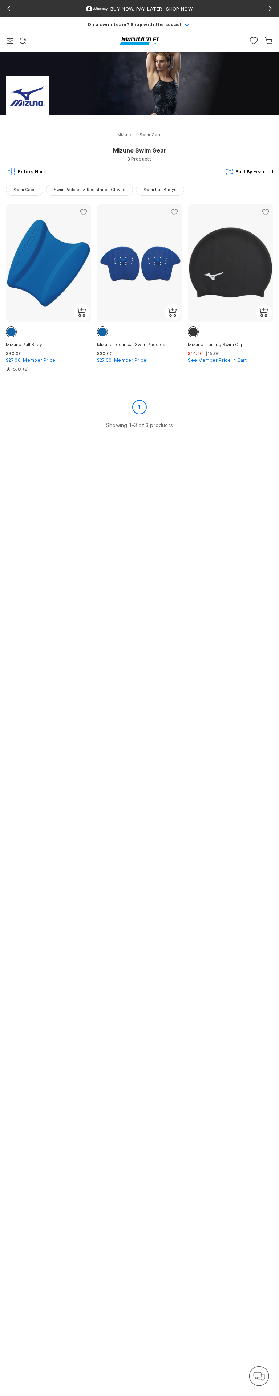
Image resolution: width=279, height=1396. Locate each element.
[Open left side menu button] (10, 41)
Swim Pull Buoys (160, 189)
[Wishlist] (253, 40)
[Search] (23, 41)
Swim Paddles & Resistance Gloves (89, 189)
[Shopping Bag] (268, 40)
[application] (259, 1376)
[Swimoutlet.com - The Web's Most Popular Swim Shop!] (139, 40)
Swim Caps (24, 189)
